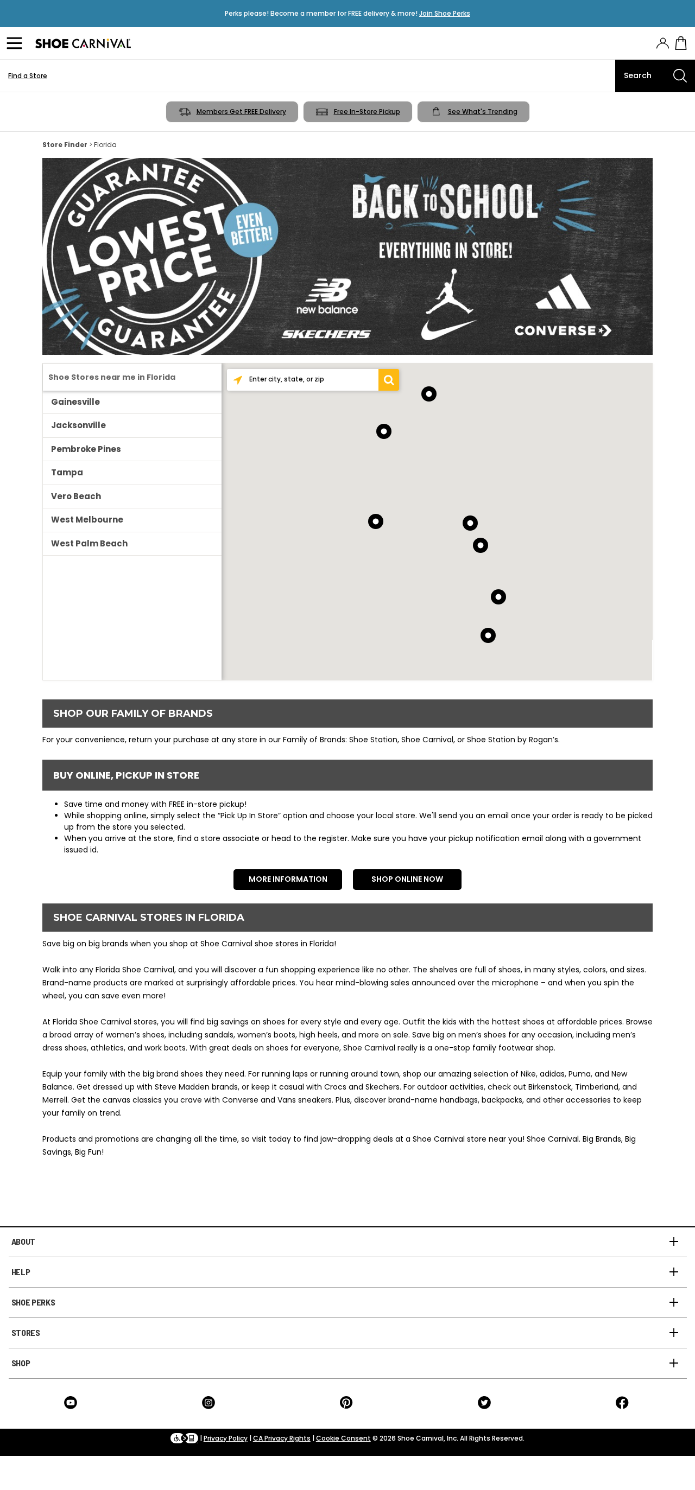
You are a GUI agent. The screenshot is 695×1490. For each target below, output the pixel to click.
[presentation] (662, 43)
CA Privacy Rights (282, 1438)
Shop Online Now (407, 879)
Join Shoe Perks (444, 13)
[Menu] (16, 43)
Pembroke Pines (86, 449)
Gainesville (75, 401)
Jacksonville (78, 425)
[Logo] (83, 43)
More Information (288, 879)
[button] (388, 380)
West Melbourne (87, 519)
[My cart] (681, 43)
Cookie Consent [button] (343, 1438)
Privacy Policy (226, 1438)
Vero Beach (76, 496)
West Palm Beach (89, 543)
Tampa (67, 472)
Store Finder (64, 144)
